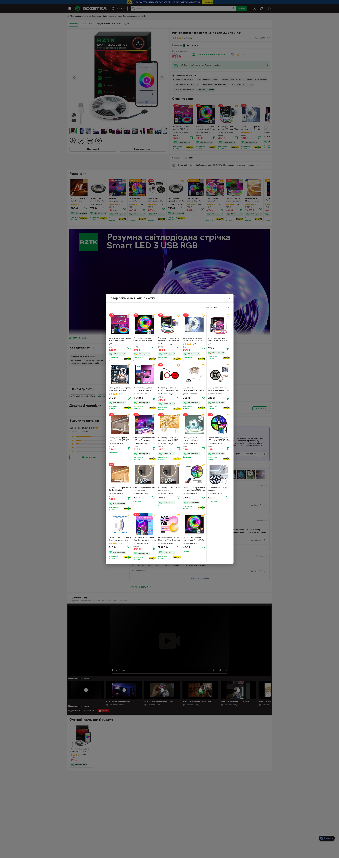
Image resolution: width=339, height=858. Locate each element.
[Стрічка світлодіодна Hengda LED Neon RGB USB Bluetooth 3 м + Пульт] (194, 524)
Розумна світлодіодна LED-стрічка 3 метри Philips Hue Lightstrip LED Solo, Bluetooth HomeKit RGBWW (144, 389)
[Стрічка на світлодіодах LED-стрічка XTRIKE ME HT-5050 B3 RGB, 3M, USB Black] (219, 424)
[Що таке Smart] (127, 358)
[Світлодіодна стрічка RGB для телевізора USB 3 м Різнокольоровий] (194, 474)
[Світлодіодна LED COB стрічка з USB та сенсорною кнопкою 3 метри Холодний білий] (194, 424)
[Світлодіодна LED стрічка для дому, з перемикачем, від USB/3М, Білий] (219, 474)
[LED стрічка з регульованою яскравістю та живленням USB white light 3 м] (194, 374)
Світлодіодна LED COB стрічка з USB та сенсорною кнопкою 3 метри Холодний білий (193, 439)
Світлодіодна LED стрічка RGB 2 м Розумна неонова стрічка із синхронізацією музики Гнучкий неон (144, 439)
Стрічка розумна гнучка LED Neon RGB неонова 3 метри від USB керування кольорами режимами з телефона (169, 339)
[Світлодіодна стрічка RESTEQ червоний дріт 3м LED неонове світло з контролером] (169, 374)
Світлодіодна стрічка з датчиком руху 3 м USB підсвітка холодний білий (194, 339)
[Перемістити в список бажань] (129, 315)
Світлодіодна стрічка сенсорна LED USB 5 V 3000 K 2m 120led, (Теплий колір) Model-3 (119, 439)
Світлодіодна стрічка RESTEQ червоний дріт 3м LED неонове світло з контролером (169, 389)
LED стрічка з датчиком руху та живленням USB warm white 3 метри (218, 389)
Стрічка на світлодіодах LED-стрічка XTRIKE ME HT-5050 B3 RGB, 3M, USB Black (218, 439)
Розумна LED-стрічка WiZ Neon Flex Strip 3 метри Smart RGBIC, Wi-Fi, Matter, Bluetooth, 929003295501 (169, 539)
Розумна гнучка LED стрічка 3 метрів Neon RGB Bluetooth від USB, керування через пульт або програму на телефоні (143, 339)
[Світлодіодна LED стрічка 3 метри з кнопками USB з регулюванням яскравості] (120, 374)
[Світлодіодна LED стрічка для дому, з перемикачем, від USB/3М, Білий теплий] (144, 474)
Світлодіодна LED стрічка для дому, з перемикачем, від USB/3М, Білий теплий (144, 489)
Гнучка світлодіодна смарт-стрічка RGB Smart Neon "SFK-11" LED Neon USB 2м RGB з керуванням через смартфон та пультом (218, 339)
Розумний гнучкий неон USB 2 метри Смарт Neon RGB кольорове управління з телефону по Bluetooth (144, 539)
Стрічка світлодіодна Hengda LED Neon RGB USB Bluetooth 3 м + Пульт (193, 539)
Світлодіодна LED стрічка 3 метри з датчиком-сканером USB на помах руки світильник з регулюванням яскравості (120, 539)
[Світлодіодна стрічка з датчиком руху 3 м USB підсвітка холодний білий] (194, 324)
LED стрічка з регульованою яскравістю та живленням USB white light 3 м (194, 389)
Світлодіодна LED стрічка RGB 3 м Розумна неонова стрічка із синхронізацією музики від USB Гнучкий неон (120, 339)
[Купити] (129, 349)
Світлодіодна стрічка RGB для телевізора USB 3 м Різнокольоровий (194, 489)
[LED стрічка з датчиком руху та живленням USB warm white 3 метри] (219, 374)
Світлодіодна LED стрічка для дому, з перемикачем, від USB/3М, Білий (219, 489)
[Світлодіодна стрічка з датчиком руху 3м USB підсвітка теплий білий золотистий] (169, 424)
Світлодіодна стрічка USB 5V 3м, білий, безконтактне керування (120, 489)
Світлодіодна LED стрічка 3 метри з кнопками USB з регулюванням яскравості (120, 389)
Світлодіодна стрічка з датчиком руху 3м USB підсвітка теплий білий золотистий (168, 439)
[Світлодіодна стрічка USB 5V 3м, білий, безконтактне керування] (120, 474)
